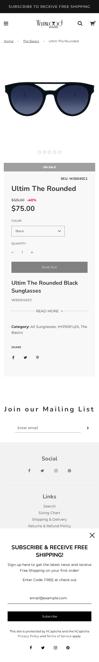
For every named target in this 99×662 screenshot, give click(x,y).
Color (16, 221)
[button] (39, 152)
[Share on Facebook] (13, 357)
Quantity (18, 243)
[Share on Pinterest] (37, 357)
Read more (48, 311)
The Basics (31, 41)
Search (49, 506)
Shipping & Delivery (49, 519)
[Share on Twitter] (25, 357)
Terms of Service (59, 636)
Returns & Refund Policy (49, 526)
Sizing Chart (49, 513)
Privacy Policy (28, 636)
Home (8, 41)
